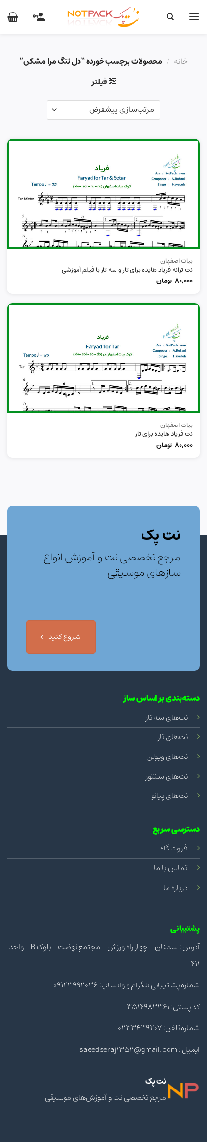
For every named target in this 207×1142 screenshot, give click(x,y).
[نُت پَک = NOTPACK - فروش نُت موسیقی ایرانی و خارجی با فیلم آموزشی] (103, 17)
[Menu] (194, 16)
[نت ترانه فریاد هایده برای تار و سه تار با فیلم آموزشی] (103, 194)
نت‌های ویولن (167, 756)
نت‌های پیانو (169, 795)
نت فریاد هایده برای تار (164, 434)
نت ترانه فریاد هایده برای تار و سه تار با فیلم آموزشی (127, 270)
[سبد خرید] (12, 16)
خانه (181, 61)
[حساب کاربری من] (39, 17)
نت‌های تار (173, 737)
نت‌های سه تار (167, 717)
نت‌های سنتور (167, 776)
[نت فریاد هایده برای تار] (103, 358)
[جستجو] (169, 17)
